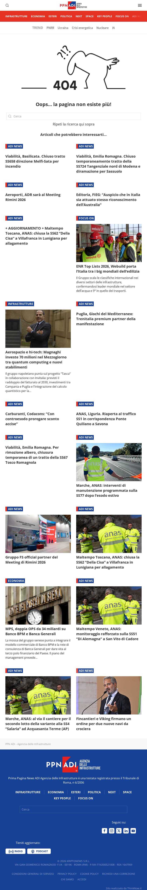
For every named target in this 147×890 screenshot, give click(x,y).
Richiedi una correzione (118, 873)
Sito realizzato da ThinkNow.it (124, 888)
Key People (104, 16)
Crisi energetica (82, 28)
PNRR (50, 28)
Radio (18, 851)
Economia (38, 16)
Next (79, 16)
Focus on (122, 16)
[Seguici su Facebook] (104, 830)
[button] (7, 5)
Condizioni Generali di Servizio (33, 873)
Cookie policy (89, 873)
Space (90, 16)
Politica (66, 16)
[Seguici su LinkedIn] (126, 830)
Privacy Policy (67, 873)
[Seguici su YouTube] (133, 830)
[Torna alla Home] (73, 5)
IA (113, 28)
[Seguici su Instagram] (111, 830)
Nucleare (102, 28)
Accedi (81, 879)
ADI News (138, 16)
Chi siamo (67, 879)
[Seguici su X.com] (119, 830)
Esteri (53, 16)
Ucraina (63, 28)
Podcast (41, 851)
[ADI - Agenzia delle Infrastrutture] (73, 764)
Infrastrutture (16, 16)
